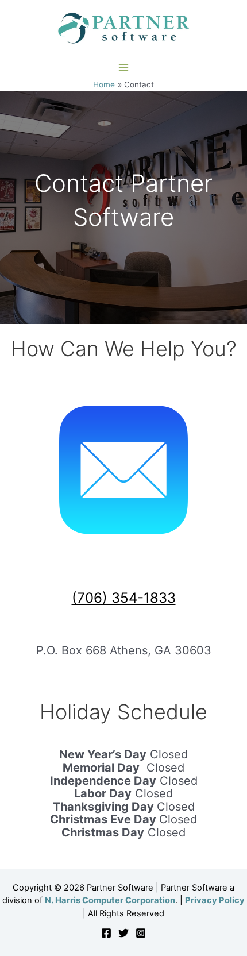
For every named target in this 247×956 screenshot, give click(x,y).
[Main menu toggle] (124, 68)
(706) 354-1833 (124, 597)
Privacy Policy (215, 900)
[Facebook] (106, 933)
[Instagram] (141, 933)
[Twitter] (123, 933)
